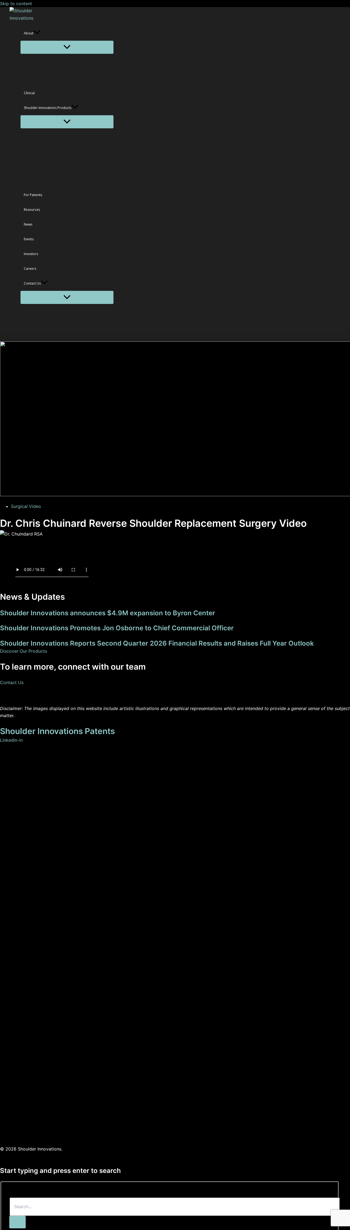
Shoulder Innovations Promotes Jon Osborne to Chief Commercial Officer (117, 628)
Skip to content (16, 3)
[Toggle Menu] (67, 47)
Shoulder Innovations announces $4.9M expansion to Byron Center (107, 613)
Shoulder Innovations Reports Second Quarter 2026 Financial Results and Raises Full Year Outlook (157, 643)
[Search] (17, 1222)
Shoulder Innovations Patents (57, 731)
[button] (36, 33)
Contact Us (12, 682)
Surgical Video (26, 506)
